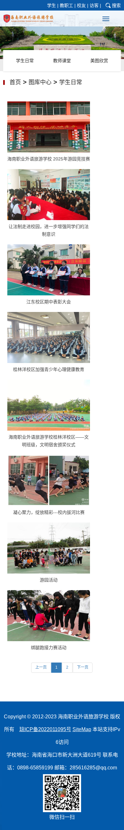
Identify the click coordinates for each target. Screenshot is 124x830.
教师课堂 (62, 60)
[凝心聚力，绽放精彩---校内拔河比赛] (48, 480)
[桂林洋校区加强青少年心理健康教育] (48, 337)
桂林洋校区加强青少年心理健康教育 (48, 369)
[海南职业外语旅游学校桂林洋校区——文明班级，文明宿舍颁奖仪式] (48, 404)
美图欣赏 (99, 60)
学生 (51, 5)
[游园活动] (48, 547)
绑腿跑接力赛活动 (48, 647)
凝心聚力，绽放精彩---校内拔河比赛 (49, 512)
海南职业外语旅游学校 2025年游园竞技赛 (48, 158)
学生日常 (25, 60)
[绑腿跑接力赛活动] (48, 615)
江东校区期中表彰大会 (48, 301)
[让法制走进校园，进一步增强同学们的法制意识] (48, 194)
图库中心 (40, 82)
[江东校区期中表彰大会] (48, 269)
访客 (94, 5)
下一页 (82, 667)
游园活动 (49, 579)
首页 (15, 82)
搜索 (116, 5)
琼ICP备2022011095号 (45, 729)
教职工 (66, 5)
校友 (81, 5)
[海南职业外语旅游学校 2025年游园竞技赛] (48, 126)
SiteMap (81, 729)
